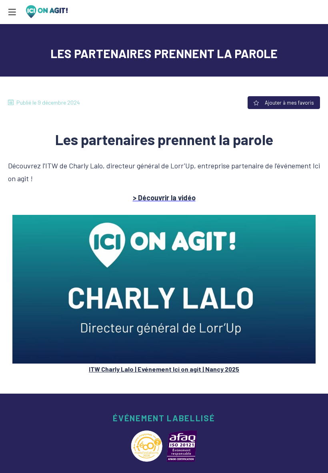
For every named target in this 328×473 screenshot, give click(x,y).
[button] (12, 12)
